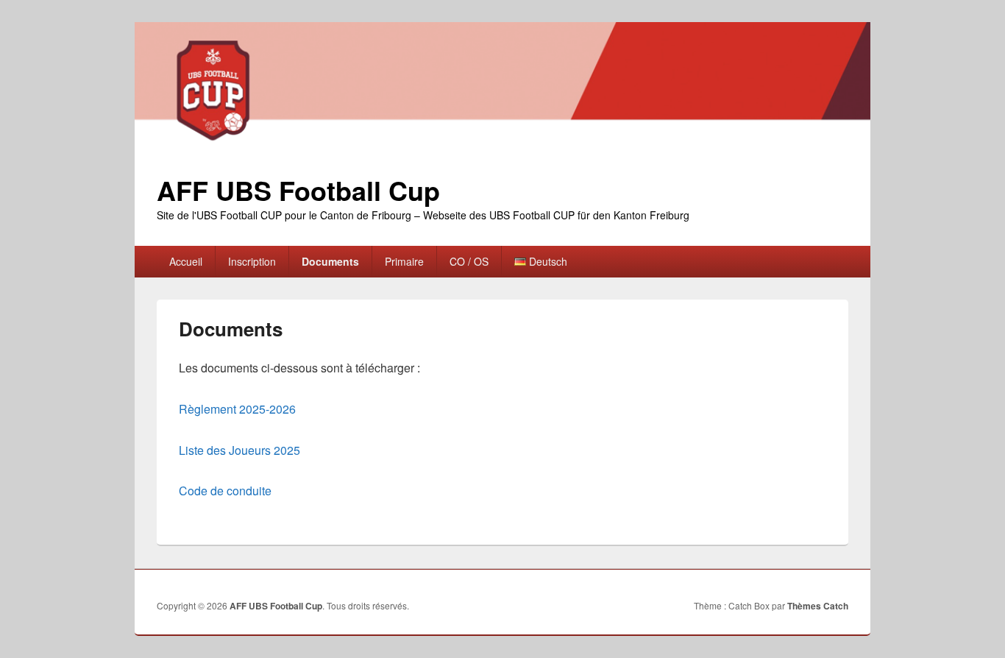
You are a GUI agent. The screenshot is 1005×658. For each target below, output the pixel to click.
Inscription (252, 261)
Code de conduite (226, 490)
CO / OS (469, 261)
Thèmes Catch (817, 605)
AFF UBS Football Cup (298, 190)
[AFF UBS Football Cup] (502, 146)
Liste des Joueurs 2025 (239, 450)
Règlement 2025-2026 (237, 408)
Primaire (404, 261)
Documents (330, 261)
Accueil (185, 261)
